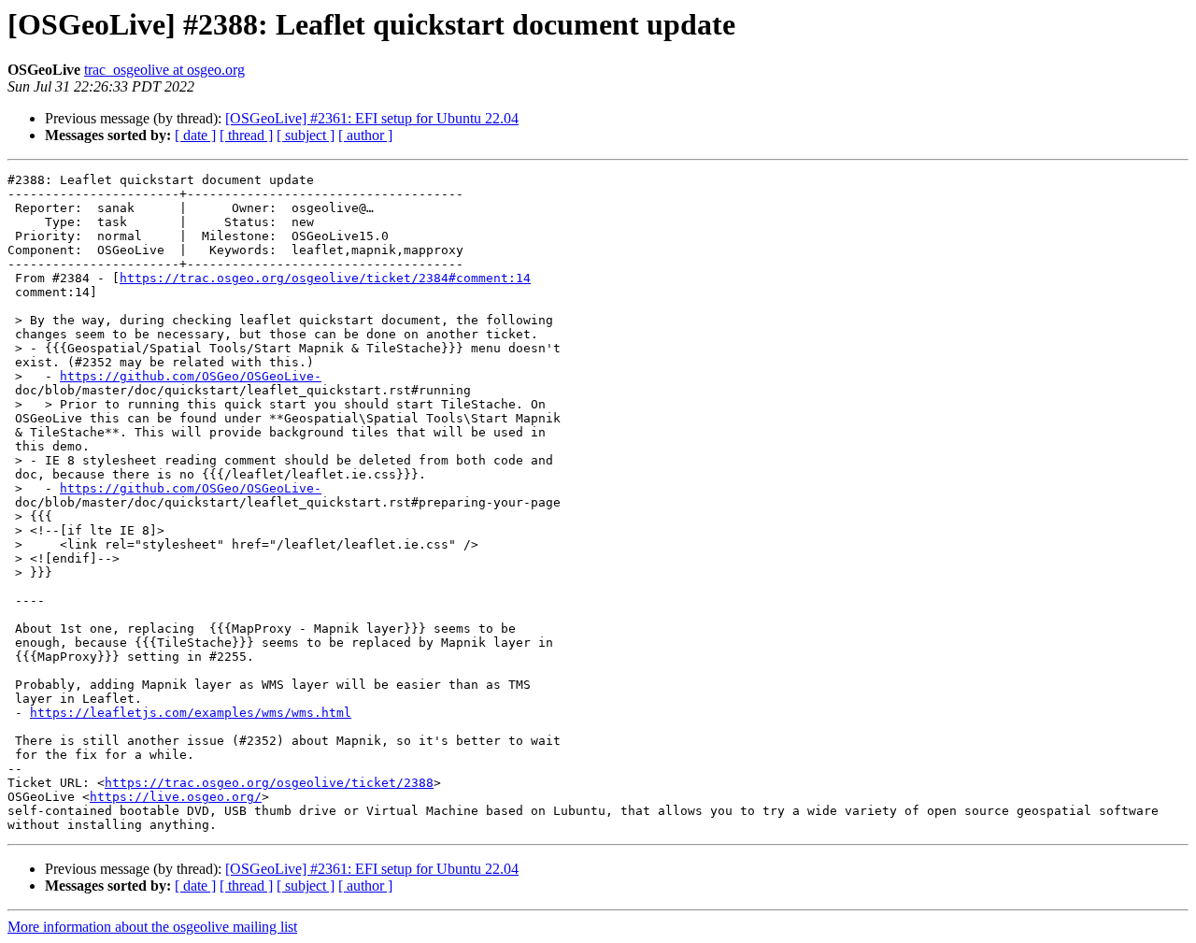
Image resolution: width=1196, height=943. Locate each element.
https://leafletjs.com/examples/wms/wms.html (190, 713)
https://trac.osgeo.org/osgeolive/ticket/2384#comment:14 (325, 278)
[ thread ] (246, 135)
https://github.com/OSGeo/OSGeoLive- (190, 376)
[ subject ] (306, 135)
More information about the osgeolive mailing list (152, 927)
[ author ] (365, 135)
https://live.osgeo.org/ (176, 797)
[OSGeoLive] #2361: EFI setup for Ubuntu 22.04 (372, 118)
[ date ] (195, 135)
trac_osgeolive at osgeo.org (164, 70)
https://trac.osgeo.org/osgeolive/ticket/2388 (269, 783)
